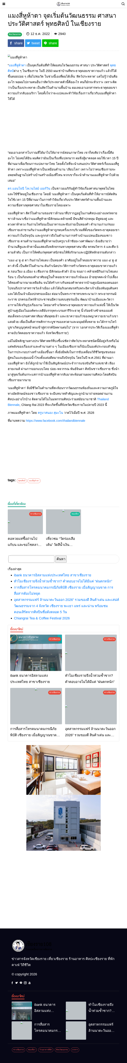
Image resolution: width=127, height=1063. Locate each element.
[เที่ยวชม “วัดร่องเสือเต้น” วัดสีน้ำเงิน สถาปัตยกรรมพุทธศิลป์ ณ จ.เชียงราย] (63, 521)
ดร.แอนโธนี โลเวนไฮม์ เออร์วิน (29, 188)
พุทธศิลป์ (21, 481)
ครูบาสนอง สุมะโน (50, 412)
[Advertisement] (63, 125)
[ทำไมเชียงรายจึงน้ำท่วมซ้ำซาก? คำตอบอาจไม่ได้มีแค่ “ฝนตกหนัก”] (91, 653)
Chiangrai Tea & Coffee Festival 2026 (42, 618)
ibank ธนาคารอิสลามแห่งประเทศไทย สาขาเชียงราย (52, 575)
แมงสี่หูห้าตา (17, 65)
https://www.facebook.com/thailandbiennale (55, 420)
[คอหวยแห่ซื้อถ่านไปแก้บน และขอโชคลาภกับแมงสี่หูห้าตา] (25, 521)
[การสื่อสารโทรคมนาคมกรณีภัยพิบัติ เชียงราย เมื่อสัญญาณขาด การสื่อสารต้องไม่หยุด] (36, 706)
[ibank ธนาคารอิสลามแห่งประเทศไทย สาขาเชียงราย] (36, 653)
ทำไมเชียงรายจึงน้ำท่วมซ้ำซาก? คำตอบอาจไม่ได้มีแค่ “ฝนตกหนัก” (63, 581)
